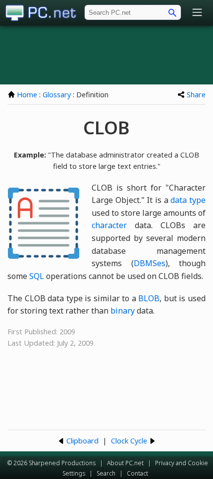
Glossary (57, 94)
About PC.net (125, 463)
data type (188, 200)
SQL (36, 276)
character (109, 225)
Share (196, 94)
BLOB (149, 298)
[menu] (197, 13)
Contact (137, 473)
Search (106, 473)
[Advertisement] (106, 55)
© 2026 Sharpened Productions (51, 463)
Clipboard (82, 440)
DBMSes (149, 263)
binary (122, 310)
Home (27, 94)
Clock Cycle (129, 440)
